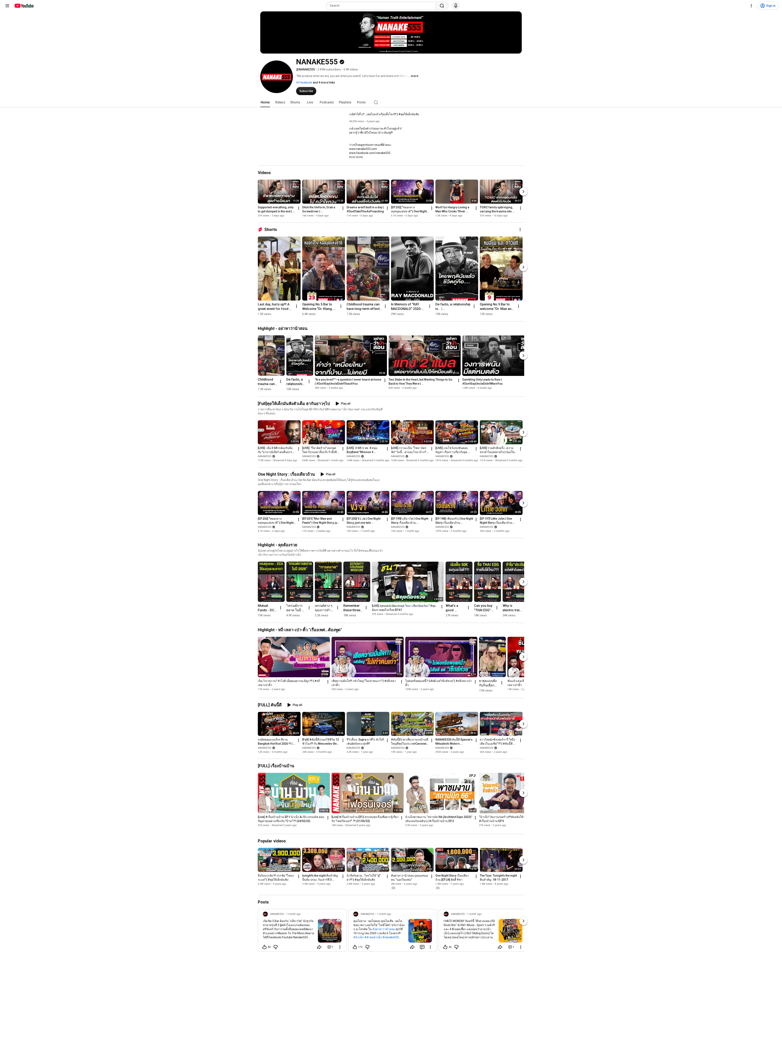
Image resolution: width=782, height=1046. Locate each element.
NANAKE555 (264, 456)
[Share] (319, 947)
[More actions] (298, 208)
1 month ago (293, 914)
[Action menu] (340, 947)
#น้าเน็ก (358, 937)
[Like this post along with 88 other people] (264, 947)
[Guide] (7, 5)
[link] (302, 932)
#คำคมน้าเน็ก (373, 937)
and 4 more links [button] (324, 82)
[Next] (523, 192)
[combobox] (382, 5)
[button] (356, 157)
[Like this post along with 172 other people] (355, 947)
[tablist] (391, 102)
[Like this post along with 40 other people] (445, 947)
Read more (356, 157)
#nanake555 (390, 937)
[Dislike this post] (275, 947)
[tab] (265, 102)
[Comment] (422, 947)
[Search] (441, 6)
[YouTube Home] (23, 5)
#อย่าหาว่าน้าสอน (383, 929)
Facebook (305, 82)
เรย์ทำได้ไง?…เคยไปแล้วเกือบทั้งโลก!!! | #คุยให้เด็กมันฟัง (384, 114)
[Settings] (751, 5)
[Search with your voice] (456, 6)
